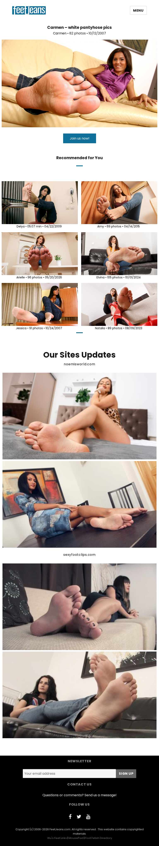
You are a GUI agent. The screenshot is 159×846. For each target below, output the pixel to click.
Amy (100, 226)
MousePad (76, 838)
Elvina (100, 277)
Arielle (20, 277)
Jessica (21, 328)
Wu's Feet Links (57, 838)
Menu (138, 10)
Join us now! (79, 138)
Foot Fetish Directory (98, 838)
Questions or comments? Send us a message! (79, 795)
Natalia (100, 328)
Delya (21, 226)
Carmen (59, 33)
